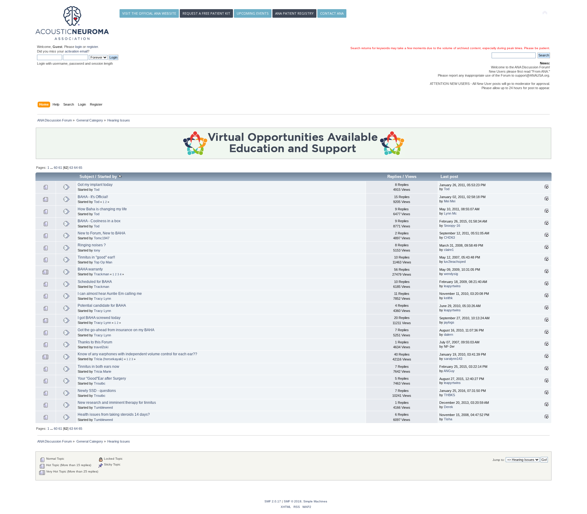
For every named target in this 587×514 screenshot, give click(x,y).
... (52, 167)
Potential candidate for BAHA (102, 305)
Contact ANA (332, 13)
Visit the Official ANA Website (149, 13)
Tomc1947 (101, 238)
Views (410, 176)
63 (71, 167)
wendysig (451, 274)
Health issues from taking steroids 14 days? (114, 414)
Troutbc (99, 383)
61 (60, 167)
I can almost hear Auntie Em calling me (110, 293)
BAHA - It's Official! (93, 197)
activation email (76, 51)
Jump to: (499, 460)
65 (80, 167)
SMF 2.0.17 (272, 501)
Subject (86, 176)
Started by (108, 176)
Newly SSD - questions (97, 391)
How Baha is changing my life (102, 209)
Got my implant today (95, 185)
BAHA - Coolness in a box (99, 221)
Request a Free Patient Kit (206, 13)
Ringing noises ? (92, 245)
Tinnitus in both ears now (98, 366)
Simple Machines (315, 501)
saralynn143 (453, 358)
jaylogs (449, 322)
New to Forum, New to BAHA (101, 233)
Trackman (101, 274)
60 (55, 167)
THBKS (449, 395)
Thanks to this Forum (95, 342)
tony (97, 250)
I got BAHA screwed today (99, 318)
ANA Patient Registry (294, 13)
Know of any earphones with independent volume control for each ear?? (137, 354)
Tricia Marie (102, 371)
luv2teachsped (455, 261)
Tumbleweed (103, 407)
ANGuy (449, 371)
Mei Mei (449, 201)
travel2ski (101, 347)
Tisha (448, 419)
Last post (449, 176)
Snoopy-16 (452, 225)
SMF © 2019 (292, 501)
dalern (448, 334)
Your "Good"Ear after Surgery (102, 378)
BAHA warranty (90, 269)
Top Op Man (103, 262)
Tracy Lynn (102, 298)
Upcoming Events (253, 13)
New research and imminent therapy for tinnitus (117, 402)
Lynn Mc (450, 213)
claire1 (449, 250)
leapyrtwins (452, 286)
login (78, 47)
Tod (96, 189)
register (92, 47)
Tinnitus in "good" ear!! (96, 257)
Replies (394, 176)
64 (76, 167)
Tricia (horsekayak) (108, 359)
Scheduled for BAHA (95, 282)
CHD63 (449, 237)
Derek (448, 407)
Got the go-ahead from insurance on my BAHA (116, 330)
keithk (448, 298)
